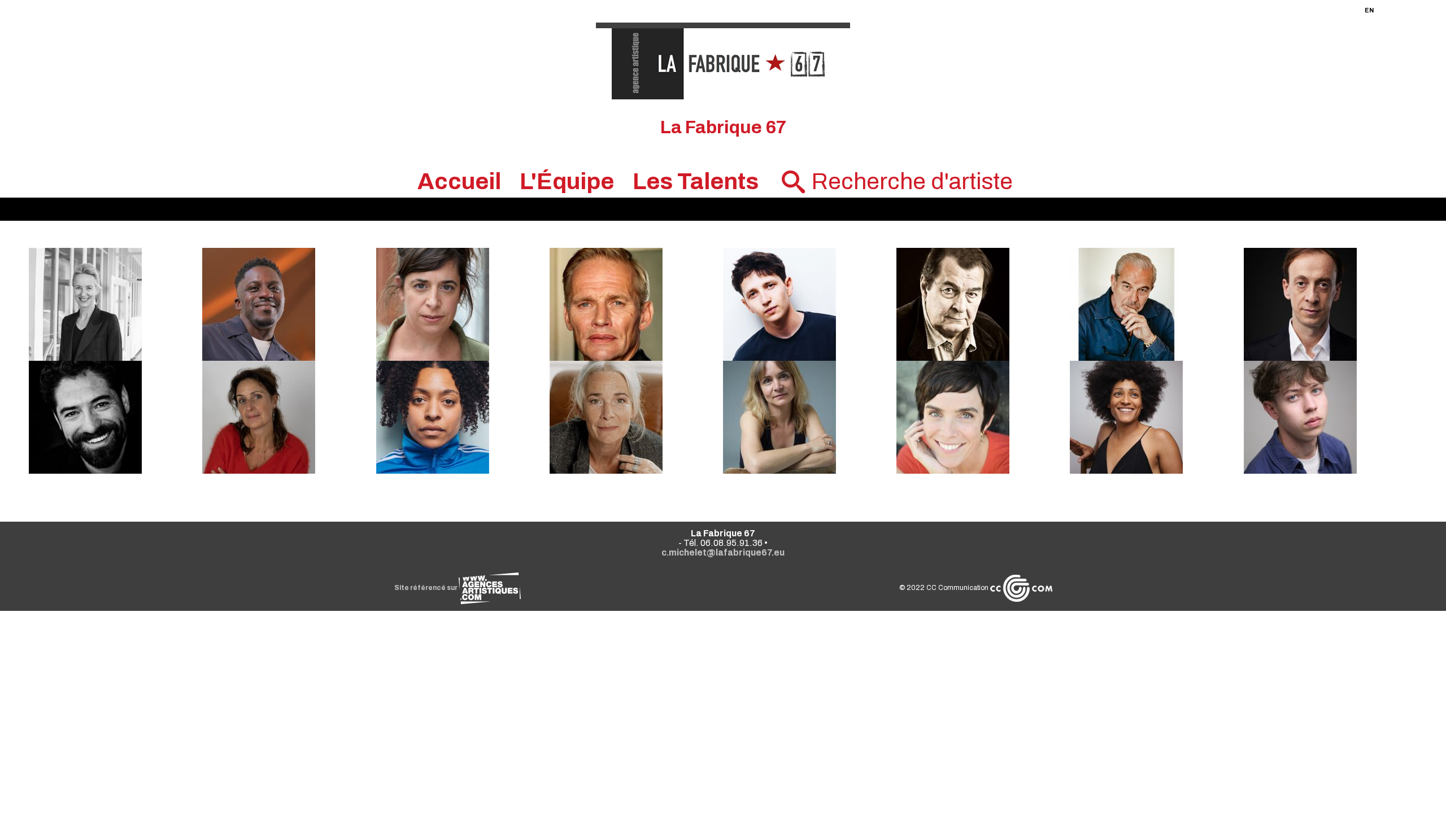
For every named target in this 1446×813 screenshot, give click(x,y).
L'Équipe (567, 181)
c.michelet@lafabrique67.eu (723, 552)
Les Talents (696, 181)
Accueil (459, 181)
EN (1369, 10)
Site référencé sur (426, 588)
